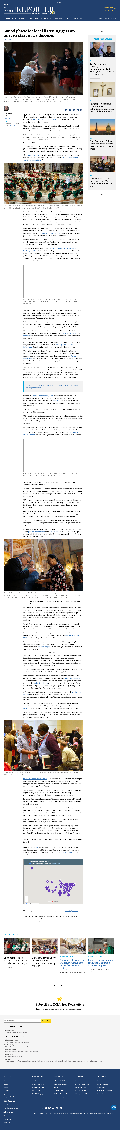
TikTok (61, 1108)
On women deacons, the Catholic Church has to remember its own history (72, 964)
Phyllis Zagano (66, 972)
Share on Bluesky (66, 110)
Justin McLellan (95, 969)
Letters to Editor (80, 1090)
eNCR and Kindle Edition (62, 1094)
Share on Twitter (74, 110)
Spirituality (47, 19)
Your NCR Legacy (37, 1094)
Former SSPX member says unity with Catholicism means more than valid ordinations (102, 108)
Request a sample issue (61, 1097)
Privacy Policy (101, 1087)
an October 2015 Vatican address (49, 233)
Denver (74, 333)
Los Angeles (66, 333)
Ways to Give (36, 1090)
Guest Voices (69, 956)
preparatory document (36, 532)
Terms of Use (47, 1113)
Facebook (49, 1108)
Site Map (61, 1113)
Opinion (37, 19)
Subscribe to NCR (59, 1081)
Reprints (78, 1097)
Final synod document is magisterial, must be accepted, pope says (101, 963)
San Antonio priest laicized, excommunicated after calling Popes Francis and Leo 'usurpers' (102, 69)
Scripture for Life (9, 1097)
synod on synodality (34, 155)
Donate (101, 18)
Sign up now (109, 10)
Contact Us (78, 1081)
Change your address (82, 1094)
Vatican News (98, 956)
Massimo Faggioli (43, 647)
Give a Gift (57, 1087)
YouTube (53, 1108)
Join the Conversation (10, 122)
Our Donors (36, 1097)
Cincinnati (27, 336)
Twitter (46, 1108)
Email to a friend (77, 110)
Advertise (7, 1122)
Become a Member (38, 1084)
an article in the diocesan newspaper (46, 119)
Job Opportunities (81, 1087)
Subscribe (113, 18)
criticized (56, 401)
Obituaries (7, 1119)
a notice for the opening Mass (43, 396)
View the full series (71, 911)
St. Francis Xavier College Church (35, 779)
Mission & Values (102, 1084)
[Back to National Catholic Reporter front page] (29, 10)
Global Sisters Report (73, 19)
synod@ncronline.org (67, 852)
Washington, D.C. (29, 251)
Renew (107, 18)
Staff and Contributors (104, 1090)
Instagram (57, 1108)
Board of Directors (103, 1094)
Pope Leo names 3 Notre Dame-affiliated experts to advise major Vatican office (101, 145)
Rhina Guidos (9, 967)
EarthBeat (58, 19)
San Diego (52, 248)
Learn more (12, 125)
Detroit (54, 683)
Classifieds (7, 1116)
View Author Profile (8, 118)
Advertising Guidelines (37, 1113)
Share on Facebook (70, 110)
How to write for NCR (82, 1084)
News (14, 19)
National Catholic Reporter (113, 1107)
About (99, 1081)
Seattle (74, 248)
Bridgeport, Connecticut (73, 678)
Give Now (35, 1081)
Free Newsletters (59, 1090)
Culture (29, 19)
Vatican (21, 19)
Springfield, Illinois (41, 683)
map (37, 847)
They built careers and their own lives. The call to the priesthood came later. (101, 182)
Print (81, 110)
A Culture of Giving (38, 1087)
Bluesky (42, 1108)
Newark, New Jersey (64, 248)
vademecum (55, 532)
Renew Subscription (60, 1084)
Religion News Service (78, 972)
